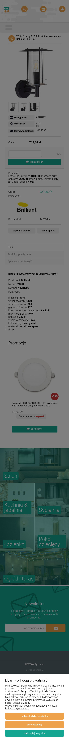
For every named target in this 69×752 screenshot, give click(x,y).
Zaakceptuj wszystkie (34, 733)
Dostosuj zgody (34, 724)
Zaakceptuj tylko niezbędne (34, 716)
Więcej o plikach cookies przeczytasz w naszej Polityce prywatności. (31, 707)
